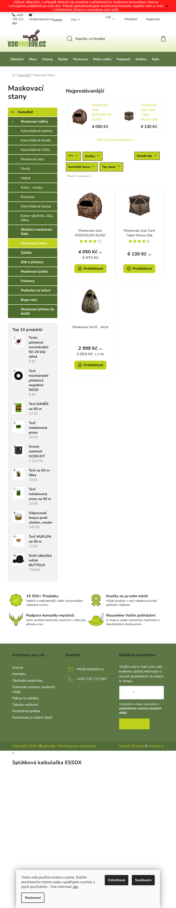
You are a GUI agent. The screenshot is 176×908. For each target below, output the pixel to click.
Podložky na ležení (35, 290)
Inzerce (57, 20)
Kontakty (19, 674)
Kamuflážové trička (35, 149)
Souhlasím (143, 880)
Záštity (26, 252)
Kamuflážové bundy (36, 140)
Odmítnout (116, 880)
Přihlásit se (134, 724)
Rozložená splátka (26, 711)
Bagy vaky (29, 299)
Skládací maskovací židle (36, 231)
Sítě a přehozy (32, 262)
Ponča (25, 168)
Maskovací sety (32, 159)
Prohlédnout (93, 268)
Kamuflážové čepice (36, 206)
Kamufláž (25, 112)
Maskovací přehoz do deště (37, 311)
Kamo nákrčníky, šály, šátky (37, 217)
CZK (108, 17)
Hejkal (26, 178)
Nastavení (33, 897)
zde (75, 886)
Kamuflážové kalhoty (37, 131)
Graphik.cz (156, 746)
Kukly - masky (31, 187)
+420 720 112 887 (17, 19)
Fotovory (28, 281)
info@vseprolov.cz (41, 19)
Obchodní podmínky (27, 680)
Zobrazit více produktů (113, 139)
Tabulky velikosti (25, 704)
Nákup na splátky (25, 698)
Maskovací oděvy (34, 121)
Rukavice (28, 197)
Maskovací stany (34, 243)
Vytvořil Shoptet (131, 746)
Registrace (153, 19)
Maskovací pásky (34, 271)
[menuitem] (17, 59)
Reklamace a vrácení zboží (32, 717)
